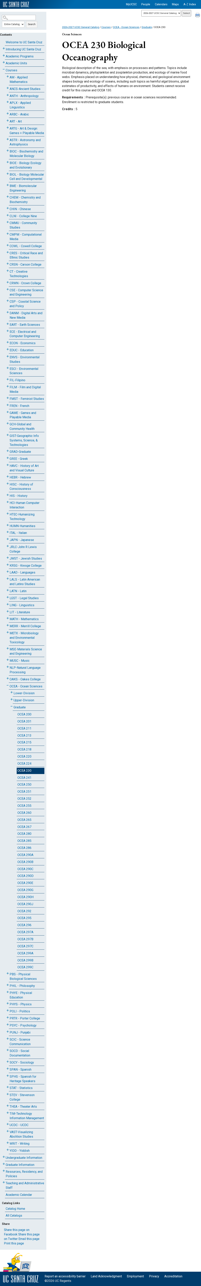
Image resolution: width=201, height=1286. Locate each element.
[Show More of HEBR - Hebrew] (7, 477)
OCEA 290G (25, 890)
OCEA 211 (24, 728)
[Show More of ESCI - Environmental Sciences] (7, 368)
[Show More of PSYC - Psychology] (7, 1025)
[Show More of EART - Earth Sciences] (7, 324)
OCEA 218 (24, 749)
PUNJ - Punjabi (20, 1032)
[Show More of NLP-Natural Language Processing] (7, 667)
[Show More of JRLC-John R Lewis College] (7, 546)
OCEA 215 (24, 742)
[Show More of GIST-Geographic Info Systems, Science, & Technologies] (7, 435)
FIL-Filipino (17, 380)
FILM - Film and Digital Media (25, 389)
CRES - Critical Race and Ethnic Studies (26, 255)
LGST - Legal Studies (24, 598)
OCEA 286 (24, 848)
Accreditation (173, 1276)
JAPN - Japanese (22, 540)
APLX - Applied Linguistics (20, 105)
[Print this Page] (198, 16)
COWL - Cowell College (26, 246)
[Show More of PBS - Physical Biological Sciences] (7, 973)
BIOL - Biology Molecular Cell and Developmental (27, 177)
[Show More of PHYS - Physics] (7, 1003)
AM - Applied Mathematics (19, 79)
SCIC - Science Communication (20, 1042)
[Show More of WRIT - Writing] (7, 1143)
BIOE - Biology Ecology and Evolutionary (25, 165)
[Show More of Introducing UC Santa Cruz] (3, 48)
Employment (135, 1276)
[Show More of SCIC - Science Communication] (7, 1039)
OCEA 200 (24, 714)
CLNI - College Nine (23, 216)
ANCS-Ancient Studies (25, 89)
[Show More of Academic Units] (3, 62)
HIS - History (18, 496)
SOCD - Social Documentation (20, 1053)
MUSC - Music (19, 661)
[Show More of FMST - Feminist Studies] (7, 398)
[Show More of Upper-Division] (11, 699)
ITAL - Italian (18, 533)
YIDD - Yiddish (20, 1151)
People (145, 4)
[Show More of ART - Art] (7, 121)
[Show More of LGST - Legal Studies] (7, 597)
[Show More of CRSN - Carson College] (7, 264)
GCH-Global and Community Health (22, 426)
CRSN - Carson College (25, 264)
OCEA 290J (25, 904)
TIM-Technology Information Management (27, 1116)
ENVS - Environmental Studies (24, 359)
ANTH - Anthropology (24, 96)
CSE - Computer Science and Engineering (26, 292)
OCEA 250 (24, 784)
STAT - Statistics (21, 1088)
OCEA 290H (25, 897)
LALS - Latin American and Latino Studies (25, 582)
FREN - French (19, 406)
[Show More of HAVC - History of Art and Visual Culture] (7, 465)
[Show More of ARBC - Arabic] (7, 114)
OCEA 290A (25, 855)
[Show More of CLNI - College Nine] (7, 215)
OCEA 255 (24, 806)
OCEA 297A (25, 932)
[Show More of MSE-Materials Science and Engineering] (7, 648)
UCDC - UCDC (19, 1125)
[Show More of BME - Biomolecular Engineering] (7, 185)
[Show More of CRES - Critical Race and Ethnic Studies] (7, 252)
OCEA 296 (24, 925)
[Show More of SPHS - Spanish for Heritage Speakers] (7, 1076)
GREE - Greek (19, 459)
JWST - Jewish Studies (26, 558)
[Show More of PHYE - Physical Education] (7, 992)
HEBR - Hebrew (20, 477)
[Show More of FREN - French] (7, 405)
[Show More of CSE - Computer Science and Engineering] (7, 289)
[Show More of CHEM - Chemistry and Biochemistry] (7, 197)
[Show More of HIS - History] (7, 495)
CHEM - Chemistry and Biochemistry (25, 200)
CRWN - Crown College (25, 283)
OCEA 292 (24, 911)
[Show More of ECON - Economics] (7, 342)
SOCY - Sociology (22, 1062)
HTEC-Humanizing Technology (22, 517)
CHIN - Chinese (20, 209)
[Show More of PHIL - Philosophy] (7, 985)
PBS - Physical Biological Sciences (23, 976)
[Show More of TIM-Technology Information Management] (7, 1113)
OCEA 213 (24, 735)
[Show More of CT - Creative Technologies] (7, 271)
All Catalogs (14, 1215)
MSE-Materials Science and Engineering (26, 651)
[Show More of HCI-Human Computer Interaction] (7, 502)
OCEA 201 (24, 721)
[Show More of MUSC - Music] (7, 660)
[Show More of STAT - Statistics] (7, 1087)
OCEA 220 (24, 756)
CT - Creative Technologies (19, 274)
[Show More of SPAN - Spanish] (7, 1069)
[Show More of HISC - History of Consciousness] (7, 484)
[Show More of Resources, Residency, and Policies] (3, 1171)
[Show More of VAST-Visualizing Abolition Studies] (7, 1131)
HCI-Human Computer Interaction (24, 505)
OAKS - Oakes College (25, 679)
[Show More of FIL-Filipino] (7, 379)
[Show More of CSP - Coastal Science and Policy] (7, 301)
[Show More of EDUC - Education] (7, 349)
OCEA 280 (24, 834)
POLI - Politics (20, 1011)
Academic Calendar (19, 1195)
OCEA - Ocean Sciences (26, 686)
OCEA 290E (25, 883)
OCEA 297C (25, 946)
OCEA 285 (24, 841)
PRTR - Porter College (25, 1018)
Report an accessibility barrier (65, 1276)
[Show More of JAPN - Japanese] (7, 539)
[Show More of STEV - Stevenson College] (7, 1094)
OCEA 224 (24, 763)
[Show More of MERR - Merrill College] (7, 625)
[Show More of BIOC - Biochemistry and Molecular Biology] (7, 151)
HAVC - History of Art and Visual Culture (24, 468)
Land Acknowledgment (106, 1276)
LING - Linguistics (22, 605)
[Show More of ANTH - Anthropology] (7, 95)
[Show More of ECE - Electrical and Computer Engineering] (7, 331)
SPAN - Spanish (20, 1069)
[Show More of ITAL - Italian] (7, 532)
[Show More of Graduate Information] (3, 1164)
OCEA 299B (25, 960)
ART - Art (16, 121)
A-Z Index (190, 4)
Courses (11, 70)
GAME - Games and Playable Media (23, 415)
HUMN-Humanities (22, 526)
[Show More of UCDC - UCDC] (7, 1124)
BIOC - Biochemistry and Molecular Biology (26, 154)
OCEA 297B (25, 939)
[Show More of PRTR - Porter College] (7, 1018)
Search (32, 24)
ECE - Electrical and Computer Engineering (25, 334)
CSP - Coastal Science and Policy (25, 304)
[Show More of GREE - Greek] (7, 458)
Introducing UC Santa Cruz (23, 49)
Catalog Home (15, 1209)
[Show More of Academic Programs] (3, 56)
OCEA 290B (25, 862)
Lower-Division (24, 693)
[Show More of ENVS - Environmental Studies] (7, 356)
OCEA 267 (24, 827)
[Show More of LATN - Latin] (7, 590)
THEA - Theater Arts (23, 1106)
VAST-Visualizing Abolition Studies (21, 1134)
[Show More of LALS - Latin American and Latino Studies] (7, 579)
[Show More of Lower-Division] (11, 692)
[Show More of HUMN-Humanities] (7, 525)
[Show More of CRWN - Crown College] (7, 282)
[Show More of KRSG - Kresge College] (7, 565)
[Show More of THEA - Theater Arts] (7, 1106)
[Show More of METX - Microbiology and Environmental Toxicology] (7, 632)
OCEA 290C (25, 869)
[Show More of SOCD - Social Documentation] (7, 1050)
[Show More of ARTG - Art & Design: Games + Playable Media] (7, 128)
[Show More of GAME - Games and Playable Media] (7, 412)
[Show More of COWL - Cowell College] (7, 245)
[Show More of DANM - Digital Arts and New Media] (7, 312)
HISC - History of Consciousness (21, 487)
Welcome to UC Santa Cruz (24, 42)
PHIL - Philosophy (22, 986)
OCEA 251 (24, 791)
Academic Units (16, 63)
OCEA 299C (25, 967)
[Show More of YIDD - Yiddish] (7, 1150)
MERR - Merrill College (25, 626)
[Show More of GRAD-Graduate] (7, 451)
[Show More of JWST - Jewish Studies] (7, 558)
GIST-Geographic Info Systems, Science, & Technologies (24, 440)
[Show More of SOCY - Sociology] (7, 1062)
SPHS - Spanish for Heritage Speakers (23, 1079)
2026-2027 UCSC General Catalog (80, 27)
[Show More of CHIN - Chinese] (7, 208)
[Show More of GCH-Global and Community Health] (7, 423)
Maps (175, 4)
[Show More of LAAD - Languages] (7, 572)
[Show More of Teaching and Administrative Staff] (3, 1182)
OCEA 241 (24, 778)
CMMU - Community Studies (23, 225)
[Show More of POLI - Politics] (7, 1010)
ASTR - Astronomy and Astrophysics (25, 142)
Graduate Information (20, 1165)
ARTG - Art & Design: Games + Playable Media (27, 131)
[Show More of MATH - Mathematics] (7, 618)
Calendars (161, 4)
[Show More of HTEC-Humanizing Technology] (7, 514)
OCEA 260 (24, 813)
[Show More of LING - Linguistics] (7, 604)
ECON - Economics (23, 343)
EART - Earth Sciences (25, 325)
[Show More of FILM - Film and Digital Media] (7, 386)
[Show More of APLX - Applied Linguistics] (7, 102)
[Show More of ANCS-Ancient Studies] (7, 88)
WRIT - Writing (19, 1143)
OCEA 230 (24, 770)
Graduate (20, 707)
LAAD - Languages (22, 572)
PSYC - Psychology (23, 1025)
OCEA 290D (25, 876)
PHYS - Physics (21, 1004)
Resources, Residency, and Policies (24, 1174)
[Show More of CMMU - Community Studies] (7, 222)
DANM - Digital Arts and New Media (26, 315)
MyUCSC (131, 4)
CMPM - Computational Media (26, 237)
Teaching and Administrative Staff (25, 1185)
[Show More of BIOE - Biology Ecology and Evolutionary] (7, 162)
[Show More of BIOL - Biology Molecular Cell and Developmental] (7, 174)
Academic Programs (20, 56)
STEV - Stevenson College (22, 1097)
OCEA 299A (25, 953)
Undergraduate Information (24, 1158)
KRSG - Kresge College (26, 565)
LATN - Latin (18, 591)
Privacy (154, 1276)
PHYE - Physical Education (21, 995)
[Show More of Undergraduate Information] (3, 1157)
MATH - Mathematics (24, 619)
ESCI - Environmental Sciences (24, 371)
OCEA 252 (24, 798)
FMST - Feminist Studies (27, 399)
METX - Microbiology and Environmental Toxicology (24, 637)
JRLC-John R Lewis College (23, 549)
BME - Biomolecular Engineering (23, 188)
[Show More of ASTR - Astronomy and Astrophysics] (7, 139)
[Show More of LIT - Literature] (7, 611)
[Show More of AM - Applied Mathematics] (7, 76)
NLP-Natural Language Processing (25, 670)
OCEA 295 (24, 918)
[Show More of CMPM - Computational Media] (7, 234)
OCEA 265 (24, 820)
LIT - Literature (20, 612)
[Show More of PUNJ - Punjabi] (7, 1032)
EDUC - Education (22, 350)
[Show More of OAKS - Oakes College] (7, 678)
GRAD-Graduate (20, 452)
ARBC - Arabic (19, 114)
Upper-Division (24, 700)
